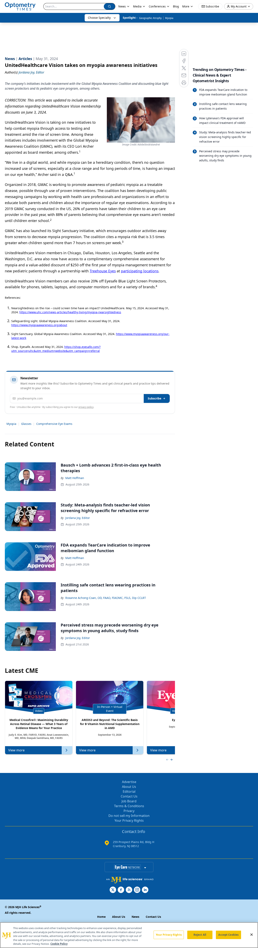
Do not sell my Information (129, 815)
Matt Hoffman (74, 478)
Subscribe (154, 398)
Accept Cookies (228, 935)
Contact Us (129, 796)
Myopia (169, 18)
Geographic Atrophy (150, 18)
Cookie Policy (59, 944)
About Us (129, 786)
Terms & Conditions (129, 806)
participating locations (139, 271)
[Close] (251, 934)
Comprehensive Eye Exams (54, 424)
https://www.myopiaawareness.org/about (39, 325)
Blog (176, 6)
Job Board (129, 801)
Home (101, 917)
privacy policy (86, 407)
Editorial (129, 791)
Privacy (129, 811)
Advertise (129, 782)
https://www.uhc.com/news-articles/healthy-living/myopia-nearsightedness (70, 312)
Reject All (200, 935)
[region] (129, 935)
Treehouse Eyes (103, 271)
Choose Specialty (99, 18)
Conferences (157, 6)
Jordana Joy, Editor (77, 518)
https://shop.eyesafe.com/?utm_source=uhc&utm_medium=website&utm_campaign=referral (56, 349)
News (122, 6)
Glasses (26, 424)
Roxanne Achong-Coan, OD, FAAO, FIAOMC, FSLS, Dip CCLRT (105, 598)
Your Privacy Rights (129, 820)
